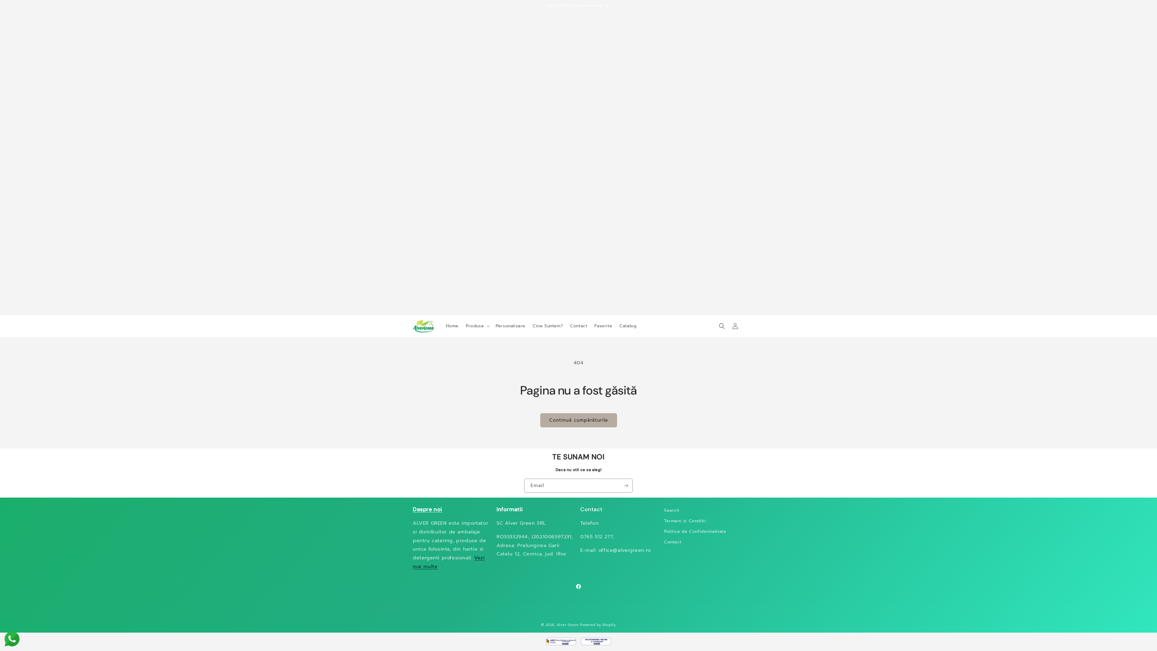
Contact (672, 542)
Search (671, 510)
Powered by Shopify (598, 624)
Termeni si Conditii (685, 521)
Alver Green (568, 624)
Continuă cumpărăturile (578, 420)
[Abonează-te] (625, 486)
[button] (477, 326)
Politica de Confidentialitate (695, 531)
